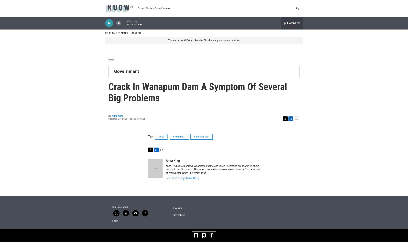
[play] (109, 23)
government (179, 136)
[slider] (123, 23)
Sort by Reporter (116, 33)
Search (136, 33)
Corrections (179, 215)
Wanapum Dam (201, 136)
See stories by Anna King (182, 178)
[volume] (118, 23)
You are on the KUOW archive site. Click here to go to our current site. (204, 40)
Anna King (117, 115)
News (111, 59)
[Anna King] (155, 168)
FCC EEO (177, 208)
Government (126, 71)
